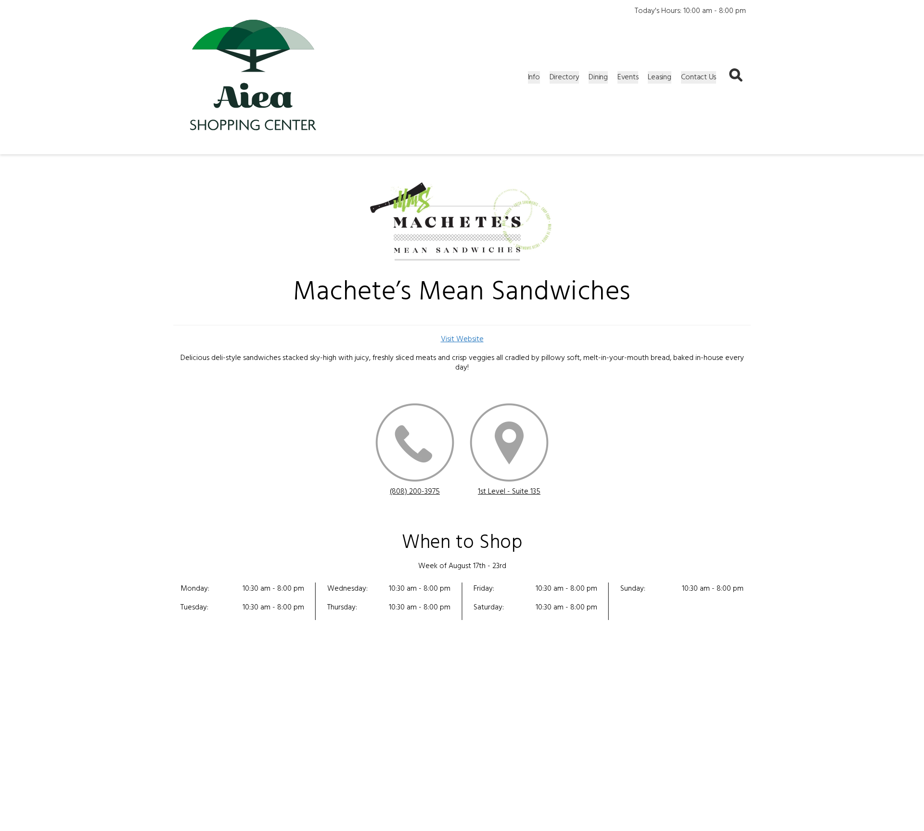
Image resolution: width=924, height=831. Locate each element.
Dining (598, 77)
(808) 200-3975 (415, 491)
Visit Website (462, 339)
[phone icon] (414, 444)
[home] (253, 77)
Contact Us (699, 77)
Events (628, 77)
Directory (564, 77)
